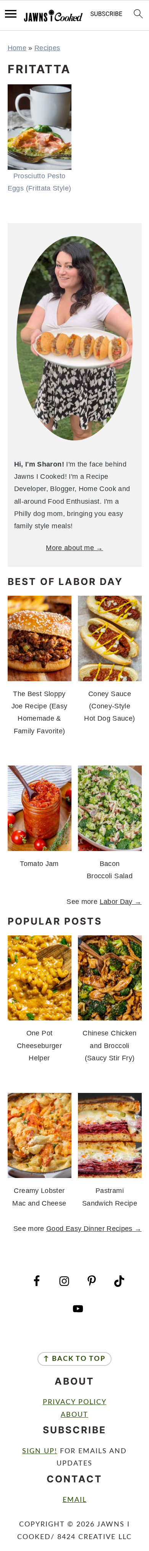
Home (17, 48)
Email (75, 1500)
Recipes (47, 48)
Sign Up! (39, 1451)
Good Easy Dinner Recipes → (93, 1228)
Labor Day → (121, 901)
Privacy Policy (75, 1402)
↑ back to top (74, 1358)
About (74, 1414)
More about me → (74, 548)
